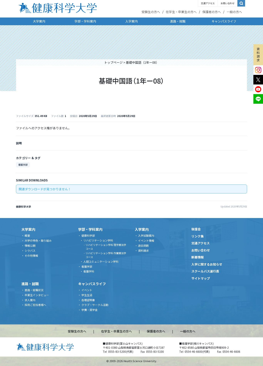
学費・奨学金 (89, 310)
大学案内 (39, 21)
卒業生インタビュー (37, 295)
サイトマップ (200, 278)
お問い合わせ (228, 3)
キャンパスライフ (224, 21)
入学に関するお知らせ (206, 264)
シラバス (30, 250)
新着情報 (197, 257)
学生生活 (86, 295)
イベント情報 (146, 240)
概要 (27, 235)
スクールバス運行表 (205, 271)
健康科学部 (88, 235)
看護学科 (88, 271)
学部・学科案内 (85, 21)
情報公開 (30, 245)
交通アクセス (208, 3)
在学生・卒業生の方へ (181, 11)
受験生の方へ (151, 11)
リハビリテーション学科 (98, 240)
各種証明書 (88, 300)
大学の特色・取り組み (38, 240)
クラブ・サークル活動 (94, 305)
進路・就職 (177, 21)
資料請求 (258, 54)
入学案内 (131, 21)
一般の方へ (234, 11)
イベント (86, 290)
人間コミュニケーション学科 (100, 261)
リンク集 (197, 236)
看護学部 (23, 164)
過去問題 (143, 245)
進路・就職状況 (34, 290)
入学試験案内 (146, 235)
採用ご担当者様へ (35, 305)
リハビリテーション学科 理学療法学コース (105, 247)
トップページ (113, 62)
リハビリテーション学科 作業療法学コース (105, 255)
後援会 (196, 229)
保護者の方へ (211, 11)
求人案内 (30, 300)
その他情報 (31, 255)
